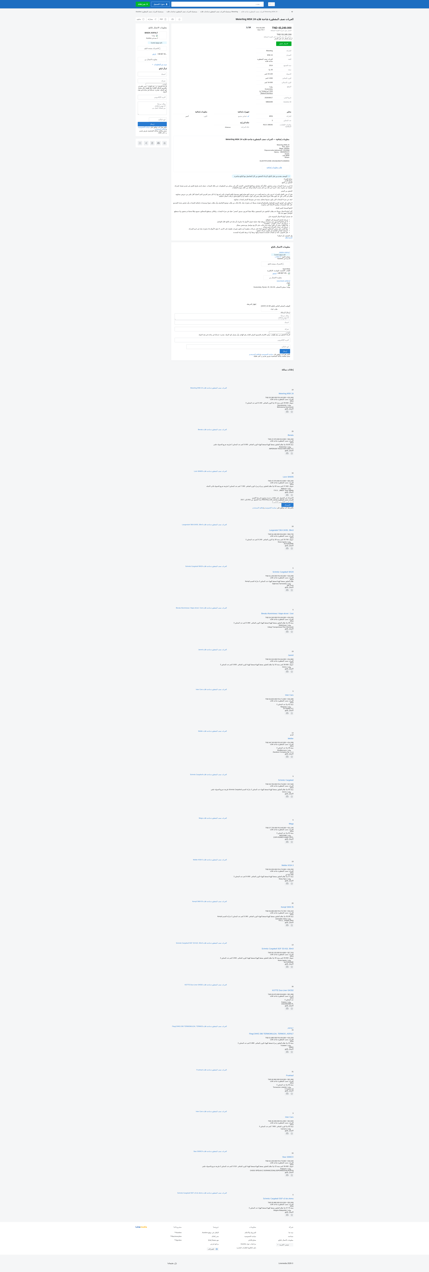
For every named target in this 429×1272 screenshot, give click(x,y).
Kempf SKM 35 (287, 907)
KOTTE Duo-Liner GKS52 (282, 990)
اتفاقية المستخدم (254, 354)
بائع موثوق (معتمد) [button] (280, 254)
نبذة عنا (291, 1232)
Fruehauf (289, 1075)
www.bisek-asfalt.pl (283, 281)
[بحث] (261, 4)
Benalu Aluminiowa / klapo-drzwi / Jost (277, 613)
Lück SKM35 (288, 477)
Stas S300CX (287, 1157)
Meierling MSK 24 (286, 394)
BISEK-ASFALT (284, 252)
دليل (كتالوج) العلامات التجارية (246, 1248)
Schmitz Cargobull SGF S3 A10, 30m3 (277, 949)
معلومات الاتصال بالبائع (285, 1240)
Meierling (269, 51)
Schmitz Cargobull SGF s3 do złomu (278, 1199)
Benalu (290, 435)
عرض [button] (275, 273)
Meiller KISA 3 (287, 865)
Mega (291, 824)
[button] (179, 19)
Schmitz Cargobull (285, 780)
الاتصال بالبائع (284, 44)
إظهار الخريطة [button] (251, 304)
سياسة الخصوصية (267, 354)
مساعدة (290, 1236)
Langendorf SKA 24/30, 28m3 (281, 530)
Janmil (290, 655)
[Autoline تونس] (285, 4)
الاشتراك (287, 505)
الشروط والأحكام (250, 1232)
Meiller (290, 738)
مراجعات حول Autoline (248, 1244)
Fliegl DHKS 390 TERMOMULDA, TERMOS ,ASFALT (271, 1034)
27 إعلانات (278, 257)
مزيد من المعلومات (160, 64)
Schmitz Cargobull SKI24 (283, 572)
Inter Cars (289, 695)
